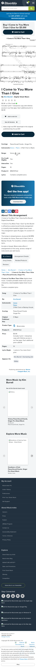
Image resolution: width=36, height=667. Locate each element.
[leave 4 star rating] (11, 100)
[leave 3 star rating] (8, 100)
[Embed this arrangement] (3, 211)
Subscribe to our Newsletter (13, 585)
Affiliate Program (7, 524)
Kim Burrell (8, 97)
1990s (16, 361)
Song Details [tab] (7, 260)
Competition (6, 578)
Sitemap (4, 574)
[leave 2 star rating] (5, 100)
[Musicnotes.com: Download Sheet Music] (9, 3)
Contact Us (5, 528)
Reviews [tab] (6, 264)
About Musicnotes (9, 508)
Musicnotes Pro (7, 485)
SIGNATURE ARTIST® (8, 562)
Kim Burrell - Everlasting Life (23, 357)
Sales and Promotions (8, 566)
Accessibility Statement (9, 532)
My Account (6, 481)
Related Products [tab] (21, 260)
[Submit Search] (31, 8)
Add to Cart (19, 134)
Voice (12, 148)
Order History (6, 489)
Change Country (5, 636)
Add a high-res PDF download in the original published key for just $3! (18, 128)
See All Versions (10, 122)
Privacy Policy (6, 540)
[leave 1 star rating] (2, 100)
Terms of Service (7, 536)
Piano (17, 148)
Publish (4, 520)
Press (4, 516)
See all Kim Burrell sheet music (15, 388)
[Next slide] (32, 407)
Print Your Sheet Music (9, 497)
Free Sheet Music (7, 570)
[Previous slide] (4, 407)
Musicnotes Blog (7, 558)
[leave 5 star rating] (14, 100)
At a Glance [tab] (7, 256)
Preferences (6, 493)
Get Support (6, 501)
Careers (4, 512)
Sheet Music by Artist (8, 554)
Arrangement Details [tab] (22, 256)
